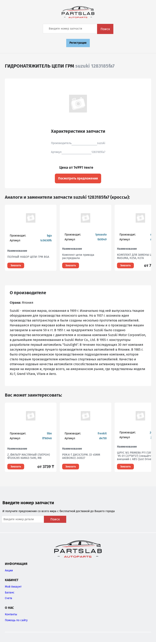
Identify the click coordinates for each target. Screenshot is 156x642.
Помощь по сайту (16, 620)
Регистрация (78, 43)
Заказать (16, 265)
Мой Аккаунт (13, 586)
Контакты (11, 614)
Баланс (9, 592)
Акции (9, 570)
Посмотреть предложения (78, 178)
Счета (8, 598)
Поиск (105, 29)
